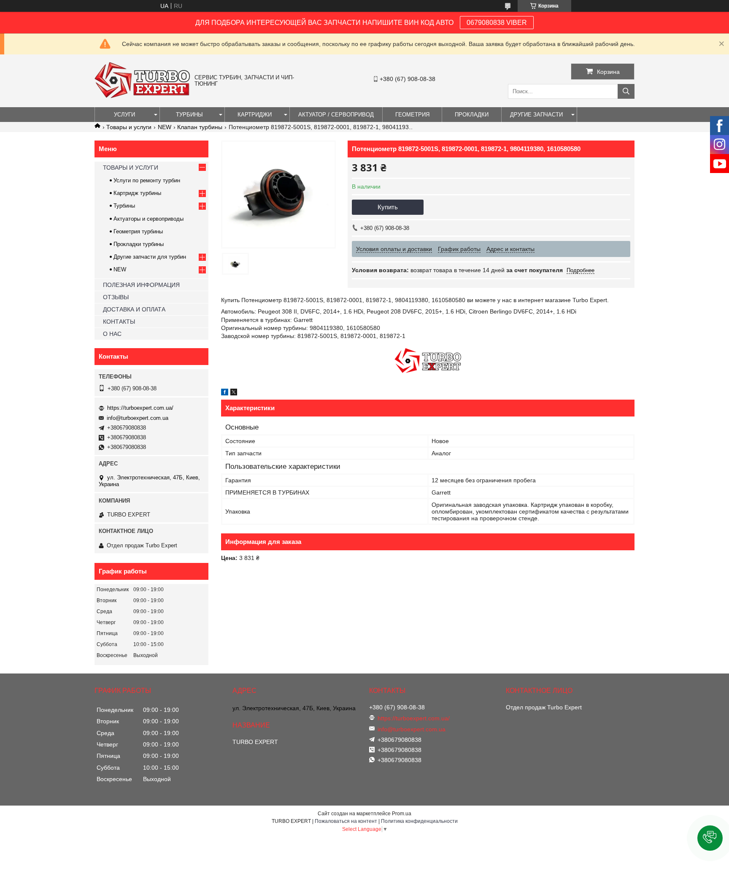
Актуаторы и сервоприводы (148, 219)
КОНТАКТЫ (119, 321)
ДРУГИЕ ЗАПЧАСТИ (536, 114)
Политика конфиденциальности (419, 821)
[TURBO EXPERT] (142, 96)
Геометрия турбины (138, 231)
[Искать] (626, 91)
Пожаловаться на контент (346, 821)
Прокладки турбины (138, 244)
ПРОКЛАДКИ (472, 114)
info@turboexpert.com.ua (137, 418)
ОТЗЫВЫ (116, 297)
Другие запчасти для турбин (149, 257)
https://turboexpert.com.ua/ (140, 408)
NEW (164, 127)
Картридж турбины (137, 193)
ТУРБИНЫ (189, 114)
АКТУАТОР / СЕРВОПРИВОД (336, 114)
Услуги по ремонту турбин (146, 180)
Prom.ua (401, 814)
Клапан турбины (199, 127)
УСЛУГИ (124, 114)
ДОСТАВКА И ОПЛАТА (134, 309)
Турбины (124, 206)
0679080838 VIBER (497, 22)
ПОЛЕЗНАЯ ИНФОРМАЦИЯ (141, 284)
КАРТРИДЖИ (255, 114)
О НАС (112, 333)
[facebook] (224, 393)
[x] (233, 393)
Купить (388, 207)
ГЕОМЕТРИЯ (412, 114)
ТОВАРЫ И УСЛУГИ (130, 167)
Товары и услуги (128, 127)
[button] (710, 838)
